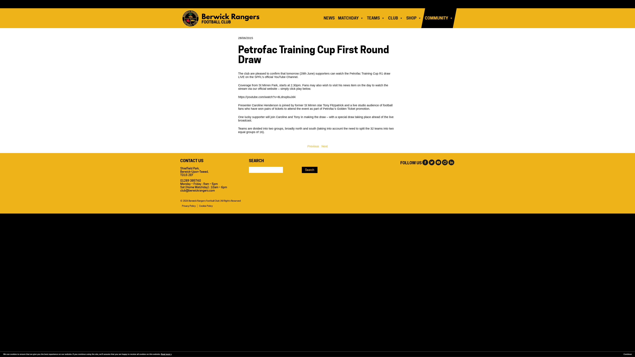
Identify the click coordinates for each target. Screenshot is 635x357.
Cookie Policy (206, 206)
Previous (313, 146)
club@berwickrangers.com (197, 190)
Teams (373, 18)
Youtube (438, 162)
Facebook (425, 162)
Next (324, 146)
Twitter (431, 162)
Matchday (348, 18)
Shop (411, 18)
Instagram (445, 162)
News (329, 18)
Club (393, 18)
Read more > (166, 354)
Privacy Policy (189, 206)
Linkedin (451, 162)
